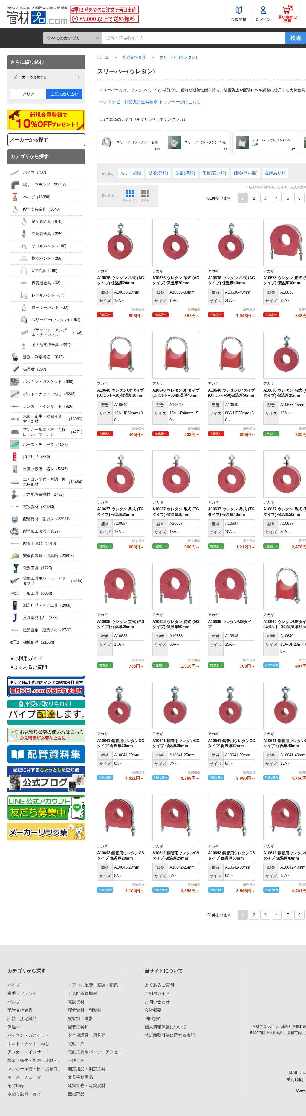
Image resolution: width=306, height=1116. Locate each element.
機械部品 (76, 1093)
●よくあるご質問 (28, 667)
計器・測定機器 (22, 1018)
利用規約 (153, 1018)
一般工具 (76, 1060)
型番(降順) (185, 173)
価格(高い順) (246, 173)
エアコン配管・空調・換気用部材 (99, 985)
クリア (28, 94)
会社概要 (153, 1010)
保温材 (13, 1026)
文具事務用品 (80, 1077)
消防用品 (15, 1085)
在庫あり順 (275, 173)
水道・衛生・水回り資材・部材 (36, 1060)
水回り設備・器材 (24, 1093)
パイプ (13, 985)
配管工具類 (78, 1026)
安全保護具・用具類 (86, 1035)
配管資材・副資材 (84, 1010)
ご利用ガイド (157, 993)
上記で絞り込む (64, 94)
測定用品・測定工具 (86, 1068)
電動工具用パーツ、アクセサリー (99, 1052)
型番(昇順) (158, 173)
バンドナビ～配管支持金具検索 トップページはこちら (150, 101)
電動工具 (76, 1043)
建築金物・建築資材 (86, 1085)
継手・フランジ (22, 993)
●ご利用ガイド (26, 658)
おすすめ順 (130, 173)
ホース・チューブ (24, 1077)
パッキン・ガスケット (28, 1035)
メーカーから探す (29, 139)
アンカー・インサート (28, 1052)
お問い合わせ (157, 1001)
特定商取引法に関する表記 (170, 1035)
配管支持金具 (20, 1010)
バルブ (13, 1001)
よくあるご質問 (159, 985)
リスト (144, 200)
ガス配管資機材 (82, 993)
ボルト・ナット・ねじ (28, 1043)
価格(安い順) (214, 173)
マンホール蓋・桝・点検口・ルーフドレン (47, 1068)
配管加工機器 (80, 1018)
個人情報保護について (165, 1026)
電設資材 (76, 1001)
